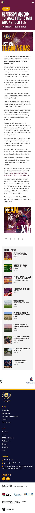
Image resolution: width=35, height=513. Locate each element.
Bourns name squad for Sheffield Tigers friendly (20, 254)
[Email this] (6, 239)
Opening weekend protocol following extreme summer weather (21, 326)
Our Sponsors (6, 422)
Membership (6, 410)
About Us (5, 432)
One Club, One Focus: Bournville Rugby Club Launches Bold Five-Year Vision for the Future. (22, 278)
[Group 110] (17, 509)
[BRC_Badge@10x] (2, 2)
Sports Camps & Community (10, 416)
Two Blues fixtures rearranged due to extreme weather (21, 302)
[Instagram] (8, 478)
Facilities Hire (6, 441)
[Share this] (10, 239)
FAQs (3, 450)
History (4, 435)
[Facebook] (3, 478)
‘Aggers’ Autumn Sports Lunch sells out (22, 290)
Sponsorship (6, 413)
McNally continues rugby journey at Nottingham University (20, 266)
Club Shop (5, 447)
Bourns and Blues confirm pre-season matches (22, 349)
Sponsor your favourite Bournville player (20, 361)
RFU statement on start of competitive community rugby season (22, 314)
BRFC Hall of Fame (8, 438)
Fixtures (4, 419)
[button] (32, 3)
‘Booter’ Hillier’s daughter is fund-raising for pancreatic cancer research (22, 338)
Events (4, 444)
